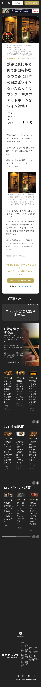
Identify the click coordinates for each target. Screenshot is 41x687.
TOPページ (22, 644)
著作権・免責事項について (26, 656)
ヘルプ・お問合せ (22, 649)
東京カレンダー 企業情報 (22, 664)
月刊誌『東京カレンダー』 (33, 648)
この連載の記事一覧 (12, 362)
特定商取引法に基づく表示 (26, 663)
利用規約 (26, 645)
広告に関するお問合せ (22, 656)
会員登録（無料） (32, 3)
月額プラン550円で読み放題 (20, 280)
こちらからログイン (24, 286)
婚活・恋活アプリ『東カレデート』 (33, 652)
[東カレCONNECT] (20, 10)
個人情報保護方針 (26, 650)
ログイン (18, 3)
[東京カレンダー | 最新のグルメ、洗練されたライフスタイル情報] (2, 3)
